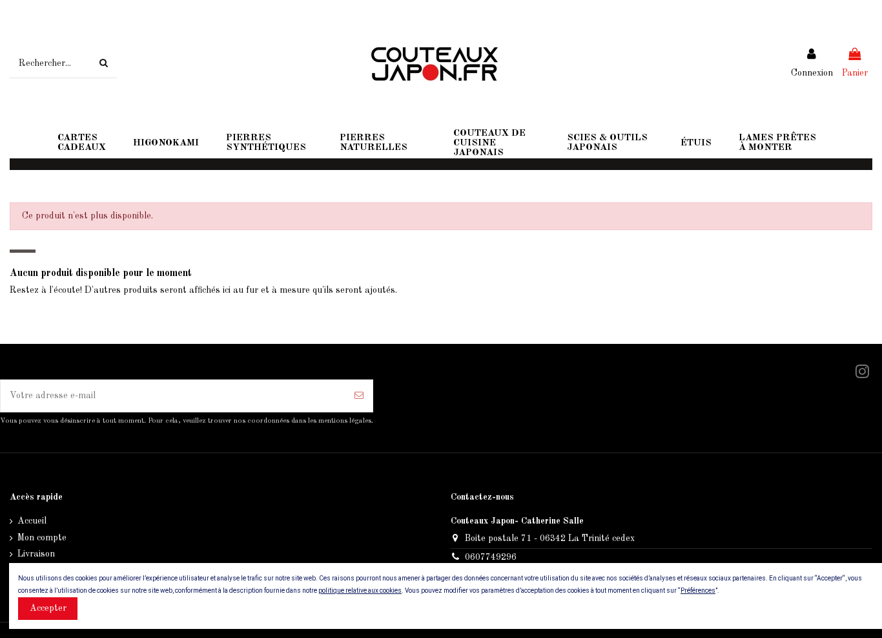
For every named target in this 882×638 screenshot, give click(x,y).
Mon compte (42, 537)
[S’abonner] (359, 396)
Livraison (36, 553)
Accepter (48, 608)
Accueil (31, 521)
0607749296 (491, 557)
